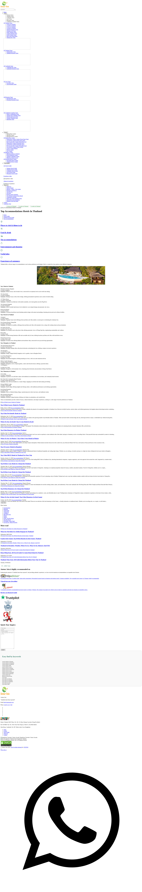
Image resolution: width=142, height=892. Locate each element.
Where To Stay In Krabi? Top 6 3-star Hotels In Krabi (17, 422)
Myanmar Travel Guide (12, 173)
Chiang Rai (6, 511)
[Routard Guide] (71, 616)
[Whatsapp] (71, 890)
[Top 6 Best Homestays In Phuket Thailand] (11, 427)
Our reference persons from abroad (15, 195)
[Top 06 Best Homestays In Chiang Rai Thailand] (12, 486)
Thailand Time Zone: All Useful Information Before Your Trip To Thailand (23, 560)
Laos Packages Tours (11, 84)
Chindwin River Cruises (12, 161)
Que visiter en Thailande (7, 680)
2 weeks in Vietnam (11, 25)
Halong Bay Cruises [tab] (11, 134)
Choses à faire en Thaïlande (8, 672)
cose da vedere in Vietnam (7, 661)
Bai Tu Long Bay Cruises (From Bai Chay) (17, 145)
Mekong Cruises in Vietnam (13, 153)
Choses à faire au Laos (7, 670)
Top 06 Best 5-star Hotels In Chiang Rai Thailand (16, 463)
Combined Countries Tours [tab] (13, 21)
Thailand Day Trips (11, 51)
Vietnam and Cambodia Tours (13, 115)
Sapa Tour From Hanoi (12, 36)
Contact (5, 202)
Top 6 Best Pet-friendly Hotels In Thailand (13, 413)
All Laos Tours (7, 81)
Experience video (8, 176)
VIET (26, 747)
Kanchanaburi (7, 507)
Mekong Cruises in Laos (12, 157)
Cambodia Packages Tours (13, 68)
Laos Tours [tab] (9, 19)
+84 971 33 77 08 (8, 704)
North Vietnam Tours (11, 32)
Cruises (5, 132)
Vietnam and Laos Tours (12, 116)
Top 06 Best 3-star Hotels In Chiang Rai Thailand (16, 480)
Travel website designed (16, 747)
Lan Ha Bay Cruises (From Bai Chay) (15, 144)
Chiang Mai (6, 510)
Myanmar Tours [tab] (10, 20)
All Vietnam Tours (8, 23)
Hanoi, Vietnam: (4, 722)
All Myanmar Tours (8, 97)
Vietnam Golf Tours (11, 31)
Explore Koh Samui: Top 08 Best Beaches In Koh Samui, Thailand (21, 538)
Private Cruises (10, 149)
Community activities (11, 197)
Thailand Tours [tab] (10, 16)
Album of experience (8, 181)
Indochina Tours (10, 119)
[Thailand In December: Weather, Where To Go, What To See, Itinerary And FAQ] (20, 542)
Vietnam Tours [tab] (10, 15)
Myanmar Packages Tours (13, 99)
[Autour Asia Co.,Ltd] (5, 4)
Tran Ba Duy (10, 191)
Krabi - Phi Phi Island (9, 518)
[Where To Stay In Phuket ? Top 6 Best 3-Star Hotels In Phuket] (16, 435)
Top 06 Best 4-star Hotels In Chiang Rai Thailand (16, 472)
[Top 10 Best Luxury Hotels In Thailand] (10, 402)
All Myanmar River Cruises (10, 159)
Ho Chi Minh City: (5, 724)
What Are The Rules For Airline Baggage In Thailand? (17, 531)
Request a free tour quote (12, 201)
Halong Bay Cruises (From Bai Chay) (15, 143)
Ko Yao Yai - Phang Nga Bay (10, 522)
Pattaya (5, 517)
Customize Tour (7, 203)
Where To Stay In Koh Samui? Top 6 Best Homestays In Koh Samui (21, 497)
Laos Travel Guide (11, 172)
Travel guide (6, 163)
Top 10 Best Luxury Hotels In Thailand (13, 405)
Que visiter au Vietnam (7, 678)
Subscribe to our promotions (13, 199)
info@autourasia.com (9, 702)
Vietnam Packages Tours (12, 29)
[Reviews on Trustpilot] (71, 597)
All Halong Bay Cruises (9, 137)
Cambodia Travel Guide (12, 171)
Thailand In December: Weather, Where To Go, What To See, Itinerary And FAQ (25, 545)
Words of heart (10, 188)
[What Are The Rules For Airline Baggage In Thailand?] (14, 528)
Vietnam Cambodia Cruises (13, 156)
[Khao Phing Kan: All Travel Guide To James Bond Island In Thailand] (17, 549)
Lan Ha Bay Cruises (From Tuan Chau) (16, 140)
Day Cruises (9, 151)
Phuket (5, 515)
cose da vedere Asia (6, 674)
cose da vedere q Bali (6, 665)
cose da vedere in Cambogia (8, 664)
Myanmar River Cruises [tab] (12, 136)
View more (3, 502)
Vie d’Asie (4, 677)
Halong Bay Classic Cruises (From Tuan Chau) (18, 139)
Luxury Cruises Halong (12, 148)
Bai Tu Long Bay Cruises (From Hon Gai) (16, 141)
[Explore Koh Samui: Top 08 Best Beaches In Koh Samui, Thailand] (17, 535)
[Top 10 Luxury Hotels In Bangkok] (9, 444)
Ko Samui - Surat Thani (9, 521)
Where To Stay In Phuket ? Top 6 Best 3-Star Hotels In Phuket (20, 438)
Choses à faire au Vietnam (7, 668)
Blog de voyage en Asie (7, 676)
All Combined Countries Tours (11, 112)
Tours (5, 13)
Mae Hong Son (7, 514)
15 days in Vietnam (11, 27)
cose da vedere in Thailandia (8, 662)
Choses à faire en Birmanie (7, 673)
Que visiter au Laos (6, 682)
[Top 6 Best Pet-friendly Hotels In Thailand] (11, 410)
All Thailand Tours (8, 50)
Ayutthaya (6, 513)
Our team (9, 193)
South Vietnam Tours (11, 35)
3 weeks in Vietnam (11, 28)
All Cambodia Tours (8, 66)
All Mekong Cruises (8, 152)
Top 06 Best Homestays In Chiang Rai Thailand (15, 489)
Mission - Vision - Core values (14, 189)
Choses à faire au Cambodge (8, 669)
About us (6, 733)
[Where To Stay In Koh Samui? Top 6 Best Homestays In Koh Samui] (17, 494)
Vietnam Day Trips (11, 37)
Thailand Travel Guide (12, 169)
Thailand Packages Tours (12, 53)
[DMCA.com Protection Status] (6, 746)
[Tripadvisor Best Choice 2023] (71, 605)
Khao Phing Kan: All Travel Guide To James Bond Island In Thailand (22, 552)
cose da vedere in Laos (7, 666)
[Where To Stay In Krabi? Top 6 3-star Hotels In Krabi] (14, 419)
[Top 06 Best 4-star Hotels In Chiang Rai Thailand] (13, 469)
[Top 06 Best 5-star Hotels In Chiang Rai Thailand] (13, 460)
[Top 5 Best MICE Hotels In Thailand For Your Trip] (13, 452)
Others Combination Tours (13, 114)
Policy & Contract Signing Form (14, 198)
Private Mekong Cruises (12, 155)
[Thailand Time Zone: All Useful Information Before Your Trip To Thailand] (19, 557)
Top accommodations (16, 408)
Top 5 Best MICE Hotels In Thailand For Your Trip (16, 455)
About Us (6, 185)
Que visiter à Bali (6, 684)
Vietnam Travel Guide (12, 168)
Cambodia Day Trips (11, 67)
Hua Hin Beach (7, 519)
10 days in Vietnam (11, 24)
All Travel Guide (7, 165)
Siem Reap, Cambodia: (6, 727)
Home (5, 12)
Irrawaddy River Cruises (12, 160)
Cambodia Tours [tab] (10, 17)
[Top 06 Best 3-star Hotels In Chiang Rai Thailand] (13, 477)
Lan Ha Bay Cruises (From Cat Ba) (15, 147)
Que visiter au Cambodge (7, 681)
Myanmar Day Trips (11, 98)
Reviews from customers (12, 194)
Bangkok (6, 509)
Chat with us (4, 750)
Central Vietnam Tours (12, 33)
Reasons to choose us (11, 190)
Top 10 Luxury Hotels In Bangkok (11, 447)
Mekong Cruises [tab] (10, 135)
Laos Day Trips (10, 83)
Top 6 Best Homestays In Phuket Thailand (13, 430)
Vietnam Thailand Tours (12, 118)
